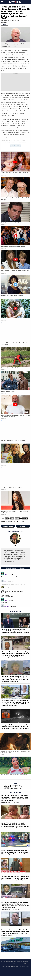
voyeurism (24, 518)
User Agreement (21, 963)
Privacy (6, 963)
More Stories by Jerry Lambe (15, 568)
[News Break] (25, 521)
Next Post (22, 526)
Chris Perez (4, 802)
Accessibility (13, 963)
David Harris (4, 830)
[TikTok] (17, 521)
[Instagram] (19, 521)
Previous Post (8, 526)
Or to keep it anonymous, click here (16, 787)
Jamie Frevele (4, 881)
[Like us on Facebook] (16, 521)
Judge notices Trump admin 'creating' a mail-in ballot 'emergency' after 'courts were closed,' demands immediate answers (15, 631)
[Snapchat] (23, 521)
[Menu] (2, 2)
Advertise (19, 961)
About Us (13, 961)
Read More (15, 145)
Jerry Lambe (4, 20)
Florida (12, 518)
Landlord (17, 518)
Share (4, 24)
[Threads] (20, 521)
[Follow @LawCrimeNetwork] (22, 521)
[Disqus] (15, 589)
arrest (6, 518)
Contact (16, 966)
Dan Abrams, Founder (24, 966)
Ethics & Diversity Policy (7, 966)
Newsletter (25, 961)
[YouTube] (14, 521)
